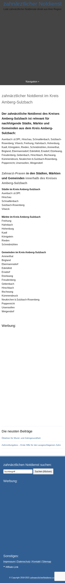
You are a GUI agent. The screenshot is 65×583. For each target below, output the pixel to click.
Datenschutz (23, 561)
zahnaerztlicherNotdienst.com (43, 577)
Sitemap (46, 561)
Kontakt (36, 561)
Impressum (9, 561)
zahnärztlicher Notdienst (32, 4)
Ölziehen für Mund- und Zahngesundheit (21, 438)
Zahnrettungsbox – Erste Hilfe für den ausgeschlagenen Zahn (31, 445)
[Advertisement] (32, 45)
